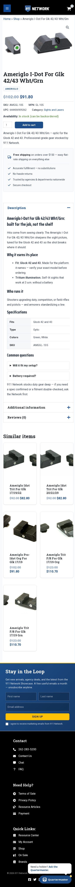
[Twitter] (34, 879)
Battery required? (24, 376)
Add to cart (28, 125)
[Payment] (21, 813)
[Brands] (20, 861)
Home (7, 19)
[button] (67, 27)
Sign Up (37, 716)
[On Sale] (20, 855)
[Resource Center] (26, 835)
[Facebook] (29, 879)
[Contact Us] (22, 756)
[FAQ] (18, 769)
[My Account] (23, 842)
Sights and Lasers (54, 109)
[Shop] (19, 848)
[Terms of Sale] (24, 793)
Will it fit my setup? (25, 365)
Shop (16, 19)
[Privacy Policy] (24, 800)
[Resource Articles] (26, 807)
